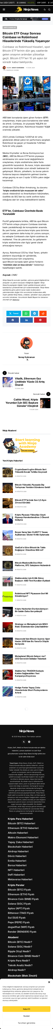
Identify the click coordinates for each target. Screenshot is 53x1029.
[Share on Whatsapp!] (26, 313)
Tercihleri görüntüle (26, 1023)
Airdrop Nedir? (17, 969)
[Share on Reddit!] (43, 313)
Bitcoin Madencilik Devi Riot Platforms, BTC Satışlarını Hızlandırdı (32, 564)
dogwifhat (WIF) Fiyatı (21, 927)
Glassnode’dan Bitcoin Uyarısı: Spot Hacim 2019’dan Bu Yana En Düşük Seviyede (32, 641)
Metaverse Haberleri (20, 879)
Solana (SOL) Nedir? (20, 946)
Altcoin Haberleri (18, 832)
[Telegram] (29, 742)
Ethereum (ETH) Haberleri (23, 828)
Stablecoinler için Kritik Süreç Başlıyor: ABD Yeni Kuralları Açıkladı (32, 579)
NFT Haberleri (16, 870)
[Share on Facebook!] (12, 320)
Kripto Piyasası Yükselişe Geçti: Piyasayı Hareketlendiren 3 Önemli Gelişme (32, 517)
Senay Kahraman (26, 357)
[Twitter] (24, 742)
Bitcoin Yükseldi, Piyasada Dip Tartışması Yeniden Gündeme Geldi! (32, 486)
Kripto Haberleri (10, 27)
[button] (49, 982)
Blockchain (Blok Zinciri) (22, 975)
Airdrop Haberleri (18, 851)
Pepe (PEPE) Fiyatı (19, 922)
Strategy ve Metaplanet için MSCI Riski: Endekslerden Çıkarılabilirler (31, 625)
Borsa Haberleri (17, 865)
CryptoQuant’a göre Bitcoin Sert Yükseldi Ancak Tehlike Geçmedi (31, 470)
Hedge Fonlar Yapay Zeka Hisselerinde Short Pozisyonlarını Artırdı (31, 690)
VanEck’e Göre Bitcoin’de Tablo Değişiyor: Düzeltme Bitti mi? (30, 548)
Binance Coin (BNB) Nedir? (24, 956)
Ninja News (26, 731)
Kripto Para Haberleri (20, 818)
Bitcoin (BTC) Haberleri (21, 823)
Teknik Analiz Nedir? (20, 965)
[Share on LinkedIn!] (26, 320)
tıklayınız (15, 300)
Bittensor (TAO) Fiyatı (21, 912)
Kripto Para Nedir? (19, 960)
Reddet (26, 1016)
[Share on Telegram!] (34, 313)
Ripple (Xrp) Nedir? (19, 951)
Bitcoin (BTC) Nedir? (20, 941)
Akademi (13, 937)
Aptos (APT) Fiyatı (19, 908)
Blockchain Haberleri (20, 846)
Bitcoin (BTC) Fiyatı (19, 889)
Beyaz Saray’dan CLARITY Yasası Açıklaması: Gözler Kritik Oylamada (32, 533)
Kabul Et (26, 1009)
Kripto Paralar (16, 885)
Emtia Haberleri (17, 860)
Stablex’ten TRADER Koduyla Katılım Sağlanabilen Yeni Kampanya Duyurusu (29, 673)
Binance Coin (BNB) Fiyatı (23, 899)
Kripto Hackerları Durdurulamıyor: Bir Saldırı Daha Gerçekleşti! (31, 610)
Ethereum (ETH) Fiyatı (21, 894)
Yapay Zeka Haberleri (20, 842)
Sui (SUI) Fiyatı (16, 917)
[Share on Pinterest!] (40, 320)
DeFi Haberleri (16, 874)
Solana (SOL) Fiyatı (19, 903)
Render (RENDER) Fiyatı (22, 931)
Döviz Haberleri (17, 856)
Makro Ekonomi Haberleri (23, 837)
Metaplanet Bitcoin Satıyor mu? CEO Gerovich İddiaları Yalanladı (30, 657)
